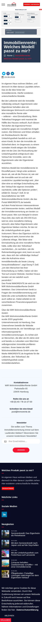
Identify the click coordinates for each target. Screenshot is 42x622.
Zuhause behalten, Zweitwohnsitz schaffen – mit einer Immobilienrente (24, 564)
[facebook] (8, 73)
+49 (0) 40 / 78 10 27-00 (21, 402)
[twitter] (4, 73)
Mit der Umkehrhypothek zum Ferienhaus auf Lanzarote (24, 554)
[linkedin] (12, 73)
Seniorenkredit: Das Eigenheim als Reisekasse (25, 534)
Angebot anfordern (31, 4)
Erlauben (5, 620)
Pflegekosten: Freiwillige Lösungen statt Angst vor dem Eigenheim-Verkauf (25, 575)
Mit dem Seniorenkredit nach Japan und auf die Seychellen (25, 544)
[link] (21, 488)
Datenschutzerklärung (27, 610)
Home (9, 55)
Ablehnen (9, 616)
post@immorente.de (21, 412)
